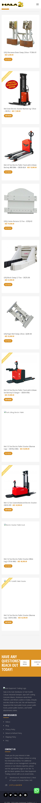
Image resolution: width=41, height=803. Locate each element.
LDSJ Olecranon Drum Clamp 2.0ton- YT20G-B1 (20, 53)
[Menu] (38, 4)
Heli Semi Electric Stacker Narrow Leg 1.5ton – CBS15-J (20, 109)
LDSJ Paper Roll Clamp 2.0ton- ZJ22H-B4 (18, 335)
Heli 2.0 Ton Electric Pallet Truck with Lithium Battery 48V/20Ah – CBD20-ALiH (20, 166)
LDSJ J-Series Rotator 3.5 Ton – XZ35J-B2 (18, 222)
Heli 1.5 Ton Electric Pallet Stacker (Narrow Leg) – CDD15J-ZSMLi (19, 447)
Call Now (25, 663)
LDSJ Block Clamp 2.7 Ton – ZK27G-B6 (17, 278)
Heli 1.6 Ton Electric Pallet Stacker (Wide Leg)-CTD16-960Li (18, 560)
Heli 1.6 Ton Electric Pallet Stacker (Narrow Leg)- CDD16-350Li (19, 616)
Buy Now (8, 59)
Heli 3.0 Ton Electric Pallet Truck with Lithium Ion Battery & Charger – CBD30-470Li (20, 392)
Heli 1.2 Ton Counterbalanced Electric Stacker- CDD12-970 (20, 504)
